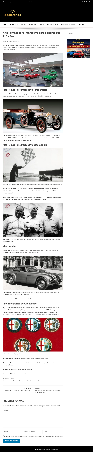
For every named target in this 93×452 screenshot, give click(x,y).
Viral (47, 449)
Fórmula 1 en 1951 (11, 199)
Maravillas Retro (52, 25)
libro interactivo (36, 380)
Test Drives (82, 25)
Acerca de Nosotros (22, 2)
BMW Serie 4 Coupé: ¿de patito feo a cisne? (18, 389)
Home (4, 25)
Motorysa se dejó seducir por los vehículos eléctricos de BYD (47, 391)
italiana (30, 380)
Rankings (41, 25)
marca (42, 380)
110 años (14, 380)
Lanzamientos (13, 25)
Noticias (23, 25)
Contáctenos (32, 2)
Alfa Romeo (19, 380)
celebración (25, 380)
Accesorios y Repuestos (68, 25)
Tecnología (32, 25)
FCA (46, 358)
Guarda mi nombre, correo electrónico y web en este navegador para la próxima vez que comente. (33, 436)
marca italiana (9, 94)
